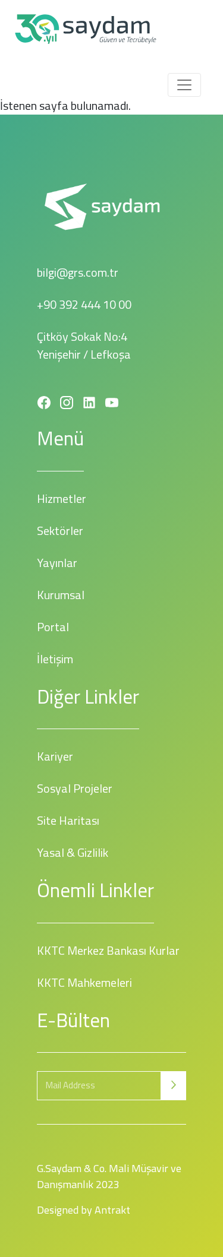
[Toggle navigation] (184, 85)
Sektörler (60, 530)
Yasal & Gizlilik (72, 852)
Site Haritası (68, 820)
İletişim (55, 659)
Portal (53, 627)
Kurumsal (60, 594)
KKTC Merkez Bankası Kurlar (108, 950)
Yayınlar (57, 562)
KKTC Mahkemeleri (84, 982)
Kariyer (55, 756)
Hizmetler (61, 498)
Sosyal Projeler (74, 788)
